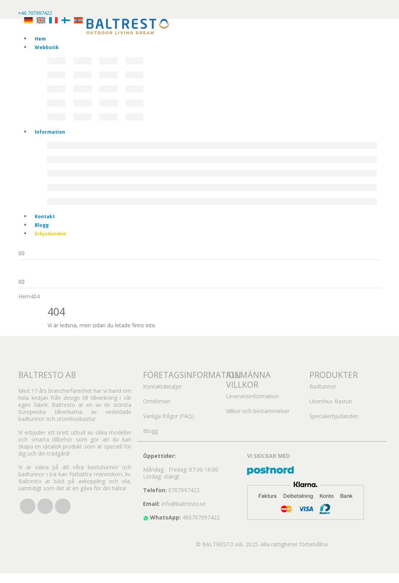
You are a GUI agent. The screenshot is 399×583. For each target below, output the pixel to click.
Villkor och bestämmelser (258, 411)
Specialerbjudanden (333, 416)
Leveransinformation (252, 396)
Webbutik (47, 47)
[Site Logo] (128, 26)
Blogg (42, 225)
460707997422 (201, 517)
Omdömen (156, 401)
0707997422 (184, 490)
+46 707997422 (35, 12)
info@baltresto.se (183, 503)
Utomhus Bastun (330, 401)
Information (50, 132)
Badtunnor (322, 386)
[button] (4, 577)
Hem (40, 38)
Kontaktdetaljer (162, 386)
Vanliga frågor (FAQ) (168, 416)
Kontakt (45, 216)
